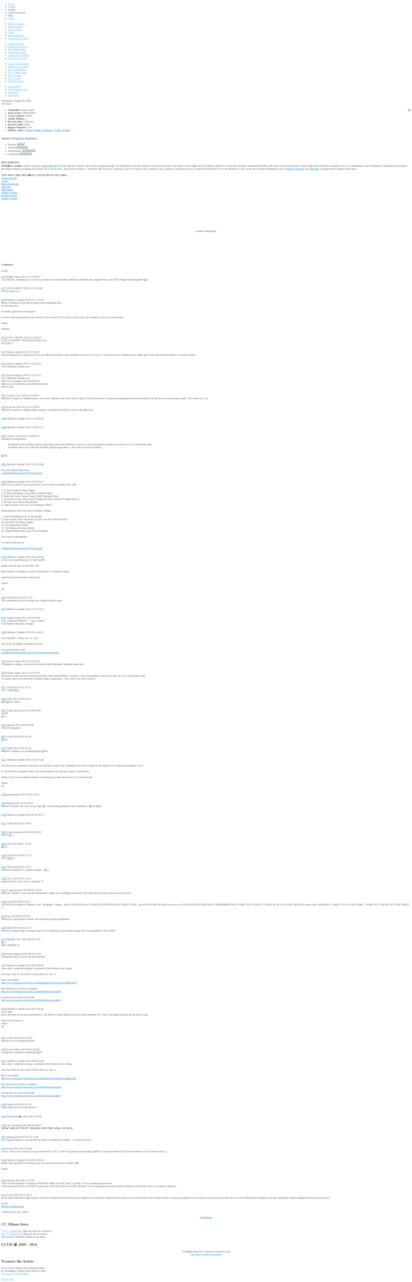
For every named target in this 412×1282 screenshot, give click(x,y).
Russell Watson (9, 195)
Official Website (33, 130)
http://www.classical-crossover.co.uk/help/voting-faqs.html (31, 1000)
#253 (3, 736)
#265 (3, 481)
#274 (3, 352)
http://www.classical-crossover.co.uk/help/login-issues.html (31, 991)
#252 (3, 748)
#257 (3, 687)
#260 (3, 632)
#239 (3, 916)
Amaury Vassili (9, 198)
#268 (3, 427)
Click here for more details (14, 1273)
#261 (3, 617)
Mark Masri (7, 189)
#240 (3, 901)
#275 (3, 337)
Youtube (66, 130)
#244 (3, 855)
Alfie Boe (314, 169)
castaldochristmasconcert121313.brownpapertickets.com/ (30, 652)
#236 (3, 953)
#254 (3, 725)
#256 (3, 699)
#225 (3, 1160)
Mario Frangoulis (295, 169)
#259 (3, 661)
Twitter (57, 130)
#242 (3, 878)
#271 (3, 395)
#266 (3, 464)
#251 (3, 759)
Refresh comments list (12, 1206)
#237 (3, 939)
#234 (3, 1008)
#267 (3, 436)
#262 (3, 609)
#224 (3, 1180)
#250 (3, 794)
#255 (3, 710)
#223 (3, 1194)
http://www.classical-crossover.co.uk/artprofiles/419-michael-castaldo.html (38, 982)
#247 (3, 823)
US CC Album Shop (11, 1231)
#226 (3, 1148)
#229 (3, 1116)
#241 (3, 890)
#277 (3, 288)
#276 (3, 299)
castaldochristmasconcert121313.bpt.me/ (21, 473)
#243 (3, 867)
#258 (3, 672)
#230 (3, 1104)
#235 (3, 965)
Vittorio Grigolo (9, 192)
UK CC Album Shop (12, 1234)
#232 (3, 1049)
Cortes (4, 181)
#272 (3, 375)
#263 (3, 597)
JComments (206, 1217)
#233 (3, 1037)
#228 (3, 1125)
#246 (3, 832)
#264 (3, 557)
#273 (3, 363)
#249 (3, 803)
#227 (3, 1137)
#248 (3, 814)
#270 (3, 407)
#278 (3, 276)
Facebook (47, 130)
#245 (3, 843)
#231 (3, 1061)
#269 (3, 418)
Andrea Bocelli (48, 165)
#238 (3, 927)
